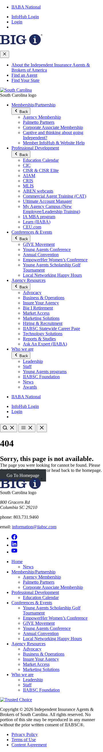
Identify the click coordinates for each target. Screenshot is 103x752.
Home (17, 561)
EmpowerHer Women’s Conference (55, 259)
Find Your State (25, 80)
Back (23, 112)
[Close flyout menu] (4, 54)
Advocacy (32, 292)
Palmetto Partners (38, 122)
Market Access (36, 313)
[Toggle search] (8, 428)
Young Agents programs (45, 371)
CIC (27, 165)
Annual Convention (41, 254)
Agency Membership (42, 117)
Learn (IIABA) (36, 221)
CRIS (28, 180)
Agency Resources (28, 280)
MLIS (28, 185)
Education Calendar (41, 160)
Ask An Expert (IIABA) (45, 343)
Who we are (22, 349)
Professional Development (35, 147)
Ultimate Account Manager (47, 201)
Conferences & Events (31, 232)
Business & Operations (43, 297)
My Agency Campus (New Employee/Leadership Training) (51, 209)
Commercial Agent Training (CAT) (54, 196)
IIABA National (26, 7)
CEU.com (32, 227)
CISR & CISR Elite (41, 170)
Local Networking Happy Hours (52, 275)
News (28, 381)
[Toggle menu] (26, 428)
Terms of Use (23, 739)
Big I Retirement (38, 308)
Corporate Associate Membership (53, 127)
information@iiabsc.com (34, 526)
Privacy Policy (24, 734)
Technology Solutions (42, 333)
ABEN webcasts (38, 191)
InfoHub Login (25, 16)
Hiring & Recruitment (42, 323)
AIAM (29, 175)
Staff (27, 366)
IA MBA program (39, 216)
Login (16, 21)
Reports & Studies (39, 338)
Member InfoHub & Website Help (54, 142)
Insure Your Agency (41, 302)
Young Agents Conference (47, 249)
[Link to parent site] (21, 43)
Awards (30, 387)
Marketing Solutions (41, 318)
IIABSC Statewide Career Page (51, 328)
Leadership (33, 361)
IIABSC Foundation (41, 376)
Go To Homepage (23, 475)
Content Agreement (29, 744)
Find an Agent (24, 75)
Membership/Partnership (33, 104)
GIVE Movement (39, 244)
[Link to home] (16, 90)
